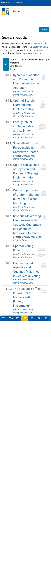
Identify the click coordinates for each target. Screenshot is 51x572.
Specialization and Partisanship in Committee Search (25, 148)
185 (45, 318)
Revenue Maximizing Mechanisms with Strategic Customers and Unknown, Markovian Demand (27, 224)
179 (4, 318)
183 (31, 318)
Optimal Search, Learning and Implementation (24, 105)
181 (17, 318)
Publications (27, 94)
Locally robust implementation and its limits (23, 126)
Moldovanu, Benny (33, 237)
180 (11, 318)
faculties (40, 50)
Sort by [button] (43, 59)
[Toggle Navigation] (45, 11)
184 (38, 318)
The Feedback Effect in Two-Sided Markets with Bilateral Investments (27, 297)
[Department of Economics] (5, 11)
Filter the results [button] (30, 59)
